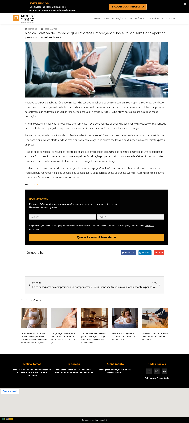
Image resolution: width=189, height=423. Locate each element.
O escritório (135, 18)
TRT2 (35, 184)
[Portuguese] (4, 418)
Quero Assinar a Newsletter (96, 237)
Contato (170, 18)
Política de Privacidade (156, 378)
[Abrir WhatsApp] (182, 416)
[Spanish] (11, 418)
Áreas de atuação (113, 18)
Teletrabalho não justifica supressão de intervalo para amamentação (124, 336)
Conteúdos (154, 18)
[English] (7, 418)
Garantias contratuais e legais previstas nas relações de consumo (155, 336)
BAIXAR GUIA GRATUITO (128, 6)
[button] (128, 252)
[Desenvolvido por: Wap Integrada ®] (94, 420)
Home (97, 18)
